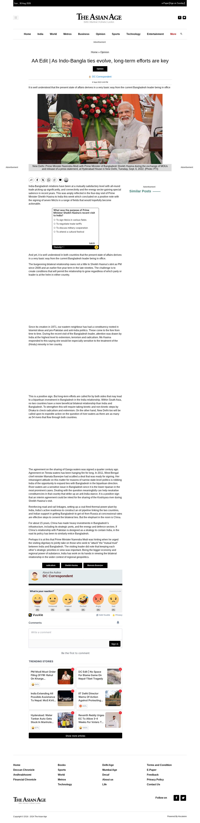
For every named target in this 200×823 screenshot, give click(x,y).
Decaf (105, 774)
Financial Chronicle (24, 779)
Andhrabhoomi (22, 774)
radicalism (51, 565)
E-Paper (151, 770)
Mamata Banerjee (95, 565)
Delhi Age (108, 765)
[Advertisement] (75, 301)
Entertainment (155, 34)
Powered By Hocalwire (177, 816)
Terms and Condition (159, 765)
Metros (67, 34)
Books (62, 765)
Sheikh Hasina (71, 565)
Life (104, 784)
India (40, 34)
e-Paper (165, 3)
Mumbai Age (109, 770)
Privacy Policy (155, 779)
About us (107, 779)
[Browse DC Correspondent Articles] (35, 576)
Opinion (100, 34)
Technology (133, 34)
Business (83, 34)
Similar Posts (140, 191)
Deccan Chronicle (24, 770)
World (53, 34)
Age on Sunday (177, 3)
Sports (116, 34)
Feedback (153, 774)
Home (27, 34)
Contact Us (153, 784)
